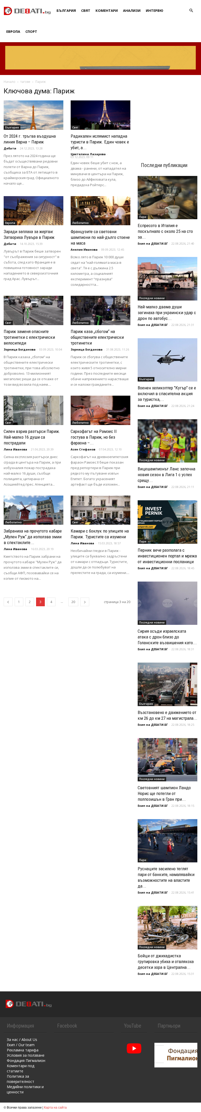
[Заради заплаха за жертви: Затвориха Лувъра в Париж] (33, 210)
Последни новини (152, 298)
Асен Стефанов (83, 449)
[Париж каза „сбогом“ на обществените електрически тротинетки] (100, 310)
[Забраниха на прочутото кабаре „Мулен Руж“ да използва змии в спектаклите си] (33, 510)
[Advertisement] (167, 113)
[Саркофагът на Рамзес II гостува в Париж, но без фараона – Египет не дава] (100, 410)
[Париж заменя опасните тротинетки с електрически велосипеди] (33, 310)
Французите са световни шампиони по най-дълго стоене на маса (100, 237)
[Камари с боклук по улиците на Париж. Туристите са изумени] (100, 510)
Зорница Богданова (20, 349)
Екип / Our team (21, 1044)
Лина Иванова (15, 449)
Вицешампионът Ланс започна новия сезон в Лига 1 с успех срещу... (166, 474)
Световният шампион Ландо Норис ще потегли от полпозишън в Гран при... (164, 793)
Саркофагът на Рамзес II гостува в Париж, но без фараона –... (94, 437)
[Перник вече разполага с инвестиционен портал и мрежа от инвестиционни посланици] (167, 522)
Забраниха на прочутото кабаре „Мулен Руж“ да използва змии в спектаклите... (33, 536)
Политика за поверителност (20, 1079)
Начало (9, 81)
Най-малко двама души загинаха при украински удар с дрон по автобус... (167, 312)
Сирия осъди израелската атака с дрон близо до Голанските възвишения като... (167, 636)
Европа (13, 31)
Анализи (132, 10)
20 (73, 602)
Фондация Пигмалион (26, 1060)
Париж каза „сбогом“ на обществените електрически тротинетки (97, 337)
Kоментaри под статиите (20, 1068)
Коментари (107, 10)
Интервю (154, 10)
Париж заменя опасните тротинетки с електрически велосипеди (29, 337)
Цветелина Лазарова (88, 154)
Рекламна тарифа (22, 1049)
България (66, 10)
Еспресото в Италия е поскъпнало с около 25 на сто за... (165, 231)
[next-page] (84, 602)
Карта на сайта (55, 1107)
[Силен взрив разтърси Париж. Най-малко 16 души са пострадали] (33, 410)
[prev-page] (8, 602)
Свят (85, 10)
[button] (191, 10)
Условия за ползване (25, 1055)
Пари (142, 217)
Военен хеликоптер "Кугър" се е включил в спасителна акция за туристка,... (167, 393)
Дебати (10, 148)
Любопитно (80, 223)
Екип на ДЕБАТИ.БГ (153, 243)
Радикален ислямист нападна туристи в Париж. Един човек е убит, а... (100, 141)
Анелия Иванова (84, 249)
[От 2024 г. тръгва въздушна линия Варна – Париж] (33, 115)
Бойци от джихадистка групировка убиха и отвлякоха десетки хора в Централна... (166, 961)
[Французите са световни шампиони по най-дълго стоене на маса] (100, 210)
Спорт (31, 31)
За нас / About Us (22, 1039)
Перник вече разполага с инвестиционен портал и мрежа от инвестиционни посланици (167, 555)
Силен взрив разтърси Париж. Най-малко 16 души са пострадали (32, 437)
